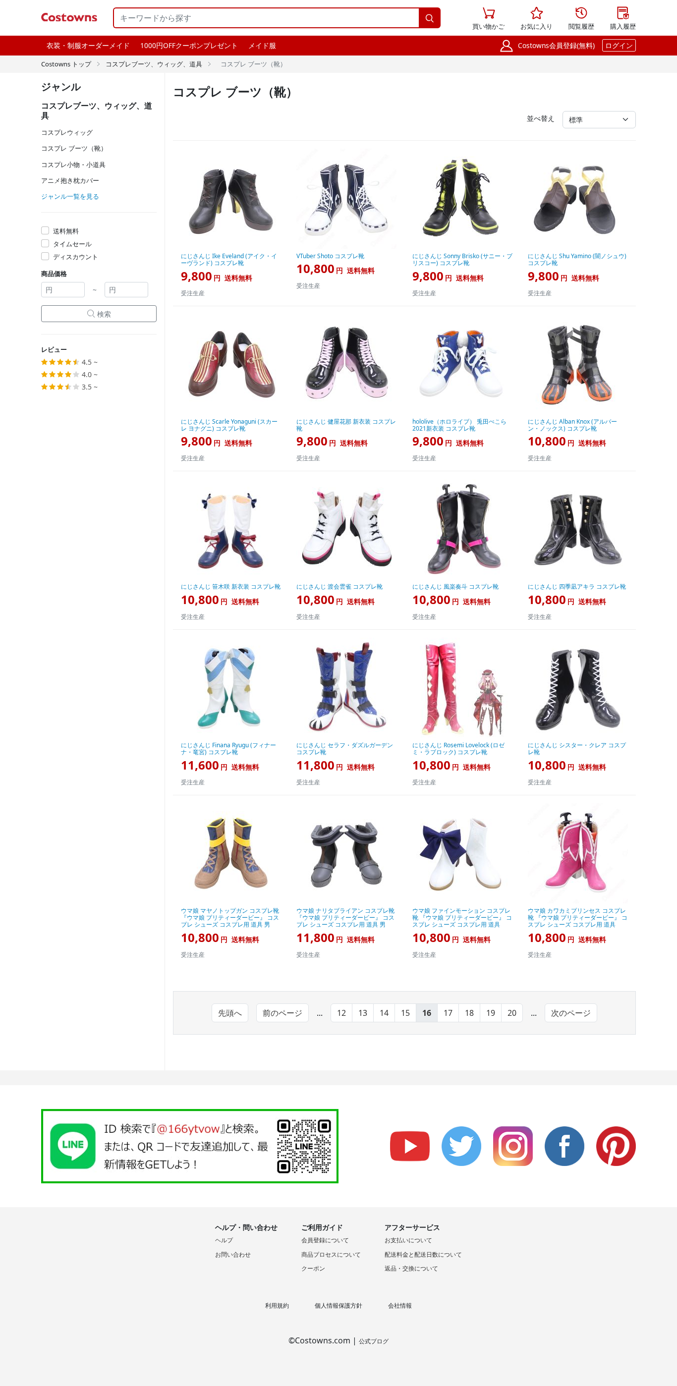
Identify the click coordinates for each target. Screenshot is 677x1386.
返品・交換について (411, 1268)
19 (490, 1012)
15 (405, 1012)
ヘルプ (224, 1240)
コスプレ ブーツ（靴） (74, 148)
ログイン (619, 45)
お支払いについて (408, 1240)
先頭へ (230, 1012)
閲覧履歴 (581, 19)
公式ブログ (374, 1341)
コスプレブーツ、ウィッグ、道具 (154, 63)
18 (469, 1012)
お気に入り (536, 19)
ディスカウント (75, 256)
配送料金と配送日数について (423, 1254)
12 (341, 1012)
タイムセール (72, 243)
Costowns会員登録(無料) (556, 45)
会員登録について (325, 1240)
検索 (99, 314)
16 (426, 1012)
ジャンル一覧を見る (70, 196)
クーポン (313, 1268)
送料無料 (66, 230)
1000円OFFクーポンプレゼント (189, 45)
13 (362, 1012)
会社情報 (400, 1305)
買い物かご (488, 19)
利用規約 (277, 1305)
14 (384, 1012)
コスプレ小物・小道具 (73, 164)
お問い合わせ (233, 1254)
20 (512, 1012)
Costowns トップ (66, 63)
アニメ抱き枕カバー (70, 180)
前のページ (282, 1012)
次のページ (571, 1012)
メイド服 (262, 45)
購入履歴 (623, 19)
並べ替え (541, 118)
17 (448, 1012)
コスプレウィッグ (67, 132)
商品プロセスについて (331, 1254)
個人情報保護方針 (338, 1305)
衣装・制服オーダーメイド (88, 45)
